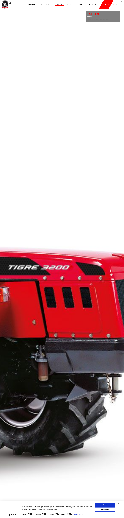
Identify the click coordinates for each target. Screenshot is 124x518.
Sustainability (46, 4)
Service (80, 4)
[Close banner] (118, 503)
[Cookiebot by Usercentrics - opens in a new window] (12, 515)
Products (59, 4)
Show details (77, 514)
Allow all (105, 504)
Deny (105, 514)
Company (32, 4)
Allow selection (105, 509)
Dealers (70, 4)
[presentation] (1, 263)
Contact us (92, 4)
